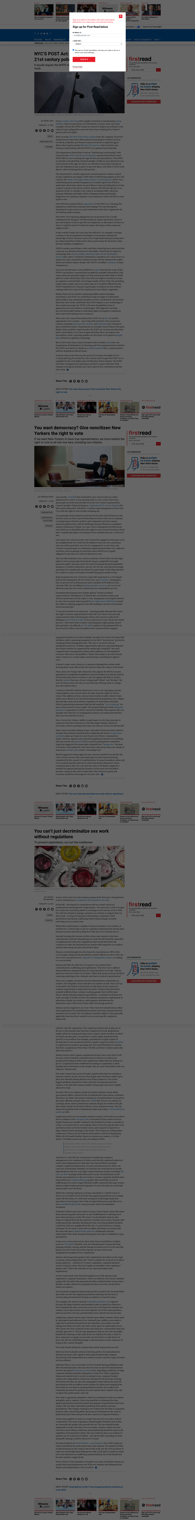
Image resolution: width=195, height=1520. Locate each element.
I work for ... (77, 40)
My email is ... (77, 32)
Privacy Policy (77, 66)
